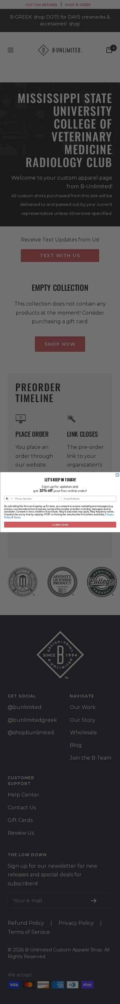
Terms (17, 517)
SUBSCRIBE (60, 524)
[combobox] (8, 498)
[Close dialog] (117, 475)
